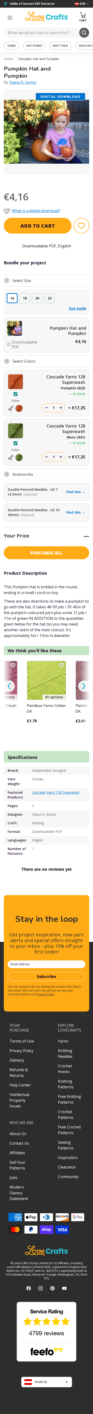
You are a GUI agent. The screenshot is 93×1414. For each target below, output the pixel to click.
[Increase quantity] (60, 407)
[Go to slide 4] (53, 180)
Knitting (60, 46)
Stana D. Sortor (23, 82)
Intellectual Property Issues (19, 1100)
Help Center (20, 1085)
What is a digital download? (36, 210)
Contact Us (19, 1143)
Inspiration (68, 1157)
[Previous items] (9, 686)
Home (8, 59)
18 (25, 298)
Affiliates (17, 1152)
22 (50, 298)
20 (37, 298)
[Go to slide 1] (33, 180)
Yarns (63, 1041)
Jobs (13, 1177)
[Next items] (83, 686)
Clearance (67, 1167)
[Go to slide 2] (39, 180)
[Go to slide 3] (46, 180)
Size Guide (77, 308)
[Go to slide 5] (59, 180)
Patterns (34, 46)
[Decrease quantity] (46, 407)
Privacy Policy (45, 994)
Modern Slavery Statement (19, 1192)
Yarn (11, 46)
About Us (18, 1133)
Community (68, 1176)
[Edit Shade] (15, 408)
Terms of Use (22, 1041)
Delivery (17, 1060)
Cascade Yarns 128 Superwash (55, 792)
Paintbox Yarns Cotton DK (46, 708)
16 (12, 298)
